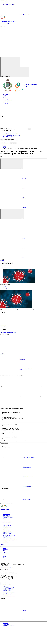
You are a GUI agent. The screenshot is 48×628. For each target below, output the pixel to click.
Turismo (4, 541)
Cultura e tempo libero (7, 532)
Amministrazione (4, 509)
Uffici (4, 519)
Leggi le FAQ (5, 586)
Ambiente (5, 526)
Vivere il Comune (4, 552)
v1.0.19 (4, 626)
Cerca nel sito (3, 128)
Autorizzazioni (6, 530)
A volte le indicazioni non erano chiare (10, 428)
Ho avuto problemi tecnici (8, 432)
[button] (11, 353)
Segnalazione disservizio (8, 588)
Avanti (6, 442)
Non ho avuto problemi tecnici (9, 419)
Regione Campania (4, 1)
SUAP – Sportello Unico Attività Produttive (11, 135)
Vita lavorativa (6, 542)
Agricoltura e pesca (7, 525)
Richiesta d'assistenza (7, 590)
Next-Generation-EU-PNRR (8, 596)
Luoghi (4, 556)
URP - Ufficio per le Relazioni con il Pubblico (8, 332)
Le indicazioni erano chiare (8, 416)
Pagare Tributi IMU (7, 134)
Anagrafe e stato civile (7, 527)
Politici (4, 518)
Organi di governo (6, 516)
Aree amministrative (7, 513)
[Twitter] (12, 46)
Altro (4, 421)
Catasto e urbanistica (7, 531)
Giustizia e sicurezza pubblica (9, 535)
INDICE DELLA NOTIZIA (5, 284)
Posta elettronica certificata (5, 584)
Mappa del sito (6, 624)
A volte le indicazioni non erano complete (11, 429)
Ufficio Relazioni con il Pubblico (7, 567)
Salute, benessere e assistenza (9, 538)
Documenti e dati (6, 514)
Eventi (4, 557)
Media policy (5, 623)
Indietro (2, 442)
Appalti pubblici (6, 528)
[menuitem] (14, 178)
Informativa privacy (7, 593)
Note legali (5, 594)
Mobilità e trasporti (6, 537)
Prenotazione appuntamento (8, 587)
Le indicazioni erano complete (9, 417)
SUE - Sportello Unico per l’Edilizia (10, 133)
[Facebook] (12, 36)
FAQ (4, 137)
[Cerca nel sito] (12, 56)
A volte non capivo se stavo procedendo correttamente (13, 430)
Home (4, 145)
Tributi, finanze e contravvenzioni (9, 539)
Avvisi (4, 550)
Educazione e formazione (8, 533)
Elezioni (4, 100)
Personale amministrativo (8, 517)
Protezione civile (6, 102)
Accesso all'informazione (8, 99)
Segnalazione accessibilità (8, 589)
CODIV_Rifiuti (3, 325)
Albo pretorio (5, 3)
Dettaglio (3, 440)
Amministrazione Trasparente (9, 4)
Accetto (13, 142)
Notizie (4, 147)
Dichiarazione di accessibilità (8, 625)
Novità (4, 146)
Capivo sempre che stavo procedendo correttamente (13, 418)
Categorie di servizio (5, 522)
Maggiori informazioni (4, 142)
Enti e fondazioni (6, 515)
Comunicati (5, 549)
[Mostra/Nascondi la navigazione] (10, 62)
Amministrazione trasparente (8, 136)
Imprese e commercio (7, 536)
